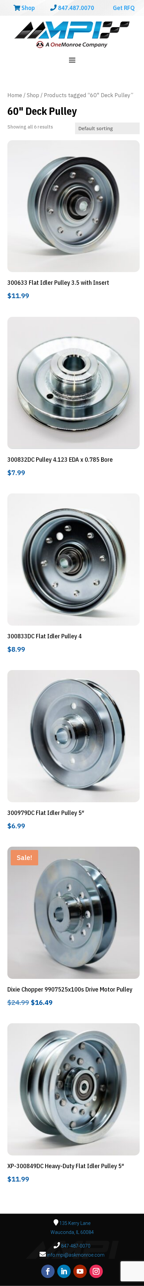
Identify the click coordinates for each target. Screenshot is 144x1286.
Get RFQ (123, 7)
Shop (27, 7)
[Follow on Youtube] (80, 1271)
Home (14, 95)
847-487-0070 (75, 1246)
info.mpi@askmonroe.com (75, 1255)
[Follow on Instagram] (96, 1271)
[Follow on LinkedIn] (64, 1271)
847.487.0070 (75, 7)
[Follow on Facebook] (48, 1271)
